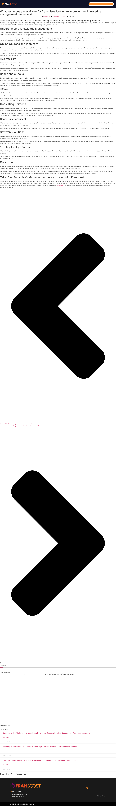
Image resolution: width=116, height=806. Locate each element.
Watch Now (60, 185)
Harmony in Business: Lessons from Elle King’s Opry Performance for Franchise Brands (40, 747)
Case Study (49, 4)
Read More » (6, 737)
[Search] (1, 669)
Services (38, 4)
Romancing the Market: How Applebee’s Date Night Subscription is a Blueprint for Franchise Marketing (46, 733)
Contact (60, 4)
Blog (68, 4)
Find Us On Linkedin (13, 774)
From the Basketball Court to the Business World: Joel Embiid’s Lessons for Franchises (39, 760)
